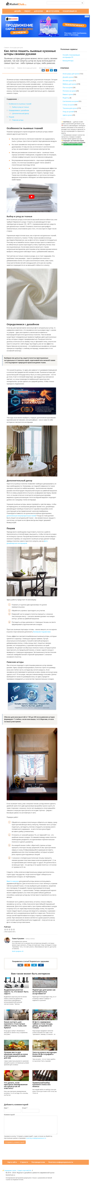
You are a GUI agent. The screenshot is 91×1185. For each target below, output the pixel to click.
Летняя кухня (68, 81)
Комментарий (9, 1115)
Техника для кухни (70, 108)
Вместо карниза (13, 881)
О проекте (24, 1162)
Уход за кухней (68, 112)
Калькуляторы (68, 61)
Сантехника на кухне (70, 101)
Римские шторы (17, 120)
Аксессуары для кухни (29, 68)
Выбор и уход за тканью (20, 107)
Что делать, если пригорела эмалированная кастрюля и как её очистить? (15, 1086)
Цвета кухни (67, 115)
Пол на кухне (67, 87)
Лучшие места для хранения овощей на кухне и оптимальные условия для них (16, 1055)
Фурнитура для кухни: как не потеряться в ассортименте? (43, 992)
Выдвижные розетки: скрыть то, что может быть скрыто (16, 992)
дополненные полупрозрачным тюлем (21, 516)
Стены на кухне (68, 105)
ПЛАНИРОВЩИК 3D (70, 11)
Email (24, 1108)
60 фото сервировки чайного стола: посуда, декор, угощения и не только (42, 1025)
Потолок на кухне (69, 91)
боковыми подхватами (42, 632)
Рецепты (66, 98)
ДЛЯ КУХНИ (38, 11)
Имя (6, 1108)
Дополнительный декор (20, 113)
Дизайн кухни (68, 77)
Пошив (11, 117)
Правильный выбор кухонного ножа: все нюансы (41, 1085)
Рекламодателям (38, 1162)
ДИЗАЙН (17, 11)
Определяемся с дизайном (19, 110)
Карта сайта (12, 1162)
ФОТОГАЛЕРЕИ (53, 11)
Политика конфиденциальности (60, 1162)
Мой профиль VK (17, 951)
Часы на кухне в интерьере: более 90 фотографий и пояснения (44, 1054)
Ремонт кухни (68, 94)
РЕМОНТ (27, 11)
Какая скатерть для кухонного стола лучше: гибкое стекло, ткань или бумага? (15, 1025)
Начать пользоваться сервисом (72, 144)
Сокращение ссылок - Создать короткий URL (17, 1170)
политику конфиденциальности (36, 1138)
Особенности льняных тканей (20, 104)
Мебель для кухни (69, 84)
